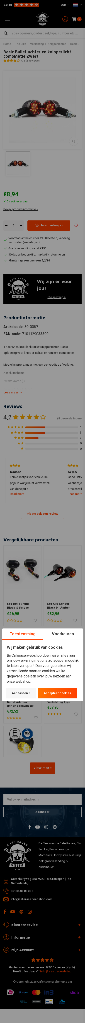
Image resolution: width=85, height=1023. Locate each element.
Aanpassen (20, 693)
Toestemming (22, 633)
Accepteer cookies (57, 693)
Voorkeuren (63, 633)
